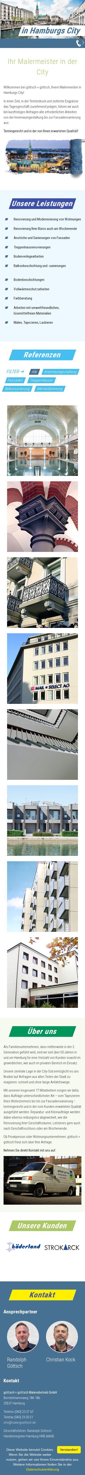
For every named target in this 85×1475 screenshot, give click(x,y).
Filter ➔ (15, 371)
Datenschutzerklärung (42, 1469)
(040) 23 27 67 (24, 1412)
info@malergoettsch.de (20, 1423)
